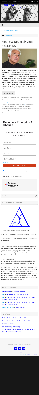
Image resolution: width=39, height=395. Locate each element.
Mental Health (20, 104)
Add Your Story (16, 1)
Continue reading (8, 93)
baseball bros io (6, 290)
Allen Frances (17, 100)
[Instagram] (37, 1)
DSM (28, 102)
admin (5, 97)
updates (30, 97)
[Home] (1, 30)
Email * (6, 152)
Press (10, 1)
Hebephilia (10, 104)
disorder (25, 102)
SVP (18, 111)
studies (15, 111)
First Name (7, 141)
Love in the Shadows (19, 290)
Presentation (4, 1)
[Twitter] (34, 1)
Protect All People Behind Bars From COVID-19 (15, 316)
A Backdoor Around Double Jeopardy (17, 293)
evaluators (4, 104)
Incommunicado (20, 306)
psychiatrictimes (6, 108)
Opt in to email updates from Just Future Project (16, 170)
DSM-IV (32, 102)
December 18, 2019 (15, 97)
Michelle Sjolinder (29, 104)
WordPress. (34, 352)
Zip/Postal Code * (9, 158)
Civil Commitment (12, 102)
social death (10, 111)
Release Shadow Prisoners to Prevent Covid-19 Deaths (17, 319)
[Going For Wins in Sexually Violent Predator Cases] (19, 58)
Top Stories (25, 97)
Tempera (28, 352)
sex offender (20, 108)
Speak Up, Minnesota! (8, 322)
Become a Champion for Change (11, 325)
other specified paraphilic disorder (10, 106)
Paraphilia (21, 106)
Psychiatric (27, 106)
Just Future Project (9, 5)
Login (20, 350)
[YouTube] (31, 1)
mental (15, 104)
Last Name (7, 147)
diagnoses (19, 102)
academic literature (8, 100)
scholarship (13, 108)
